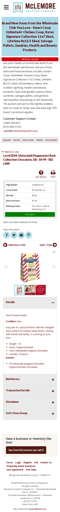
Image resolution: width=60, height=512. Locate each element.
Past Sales (31, 469)
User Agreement (14, 469)
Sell (36, 462)
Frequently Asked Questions (20, 466)
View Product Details (16, 315)
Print (53, 176)
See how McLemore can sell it (26, 450)
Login (18, 462)
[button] (53, 251)
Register (27, 462)
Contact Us (46, 462)
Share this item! (11, 229)
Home (9, 462)
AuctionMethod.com (37, 509)
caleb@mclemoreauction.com (20, 131)
